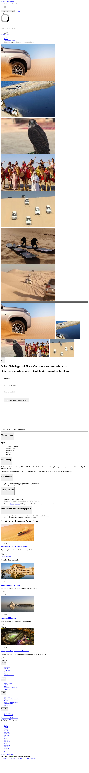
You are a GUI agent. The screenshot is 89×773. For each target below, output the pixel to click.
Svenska (6, 750)
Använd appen (5, 34)
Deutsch (6, 732)
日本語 (6, 743)
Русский (6, 748)
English (6, 726)
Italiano (6, 740)
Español (6, 735)
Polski (6, 746)
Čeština (6, 729)
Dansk (6, 730)
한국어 (6, 738)
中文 (5, 751)
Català (6, 727)
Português (7, 745)
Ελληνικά (6, 733)
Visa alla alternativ (6, 556)
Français (6, 737)
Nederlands (7, 741)
